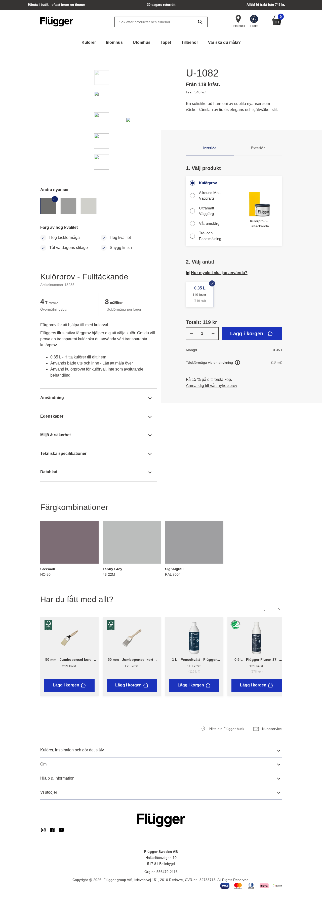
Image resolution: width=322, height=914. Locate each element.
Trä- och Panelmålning (210, 236)
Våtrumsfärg (209, 223)
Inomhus (114, 42)
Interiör (209, 148)
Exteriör (258, 148)
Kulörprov (208, 183)
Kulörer (89, 42)
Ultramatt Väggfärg (206, 211)
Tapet (165, 42)
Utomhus (141, 42)
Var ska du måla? (224, 42)
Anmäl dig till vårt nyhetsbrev (211, 385)
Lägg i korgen (246, 333)
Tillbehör (189, 42)
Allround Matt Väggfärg (210, 196)
